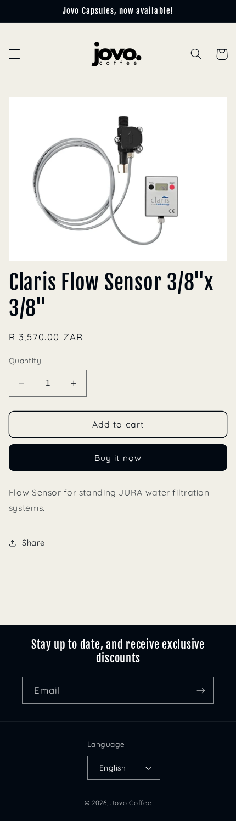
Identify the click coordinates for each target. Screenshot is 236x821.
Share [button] (33, 542)
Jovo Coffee (130, 802)
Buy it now (118, 457)
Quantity (25, 360)
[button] (14, 54)
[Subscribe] (200, 690)
